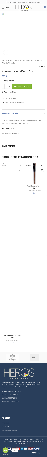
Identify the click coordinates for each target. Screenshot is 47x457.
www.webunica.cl (21, 441)
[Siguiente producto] (44, 66)
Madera (38, 60)
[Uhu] (34, 357)
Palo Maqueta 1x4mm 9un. (35, 187)
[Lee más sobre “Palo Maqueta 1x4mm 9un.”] (42, 170)
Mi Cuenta (5, 423)
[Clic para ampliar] (5, 52)
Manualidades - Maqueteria (24, 60)
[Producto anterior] (39, 66)
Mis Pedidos (6, 427)
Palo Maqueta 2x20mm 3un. (12, 337)
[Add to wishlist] (20, 166)
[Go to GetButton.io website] (5, 454)
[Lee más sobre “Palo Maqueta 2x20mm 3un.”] (20, 170)
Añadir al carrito (21, 86)
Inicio (4, 60)
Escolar (10, 60)
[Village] (12, 357)
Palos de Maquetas (8, 63)
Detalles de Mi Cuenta (10, 431)
